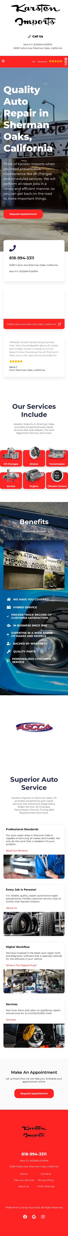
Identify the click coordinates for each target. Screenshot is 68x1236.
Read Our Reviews (17, 850)
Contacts (46, 1173)
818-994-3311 (21, 258)
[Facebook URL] (66, 59)
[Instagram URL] (66, 64)
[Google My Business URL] (66, 61)
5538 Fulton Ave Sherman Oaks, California (38, 48)
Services (11, 1019)
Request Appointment (23, 214)
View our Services (24, 1180)
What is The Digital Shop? (21, 965)
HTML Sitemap (45, 1186)
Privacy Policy (46, 1180)
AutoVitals (34, 1207)
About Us (11, 907)
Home (23, 1173)
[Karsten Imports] (35, 15)
